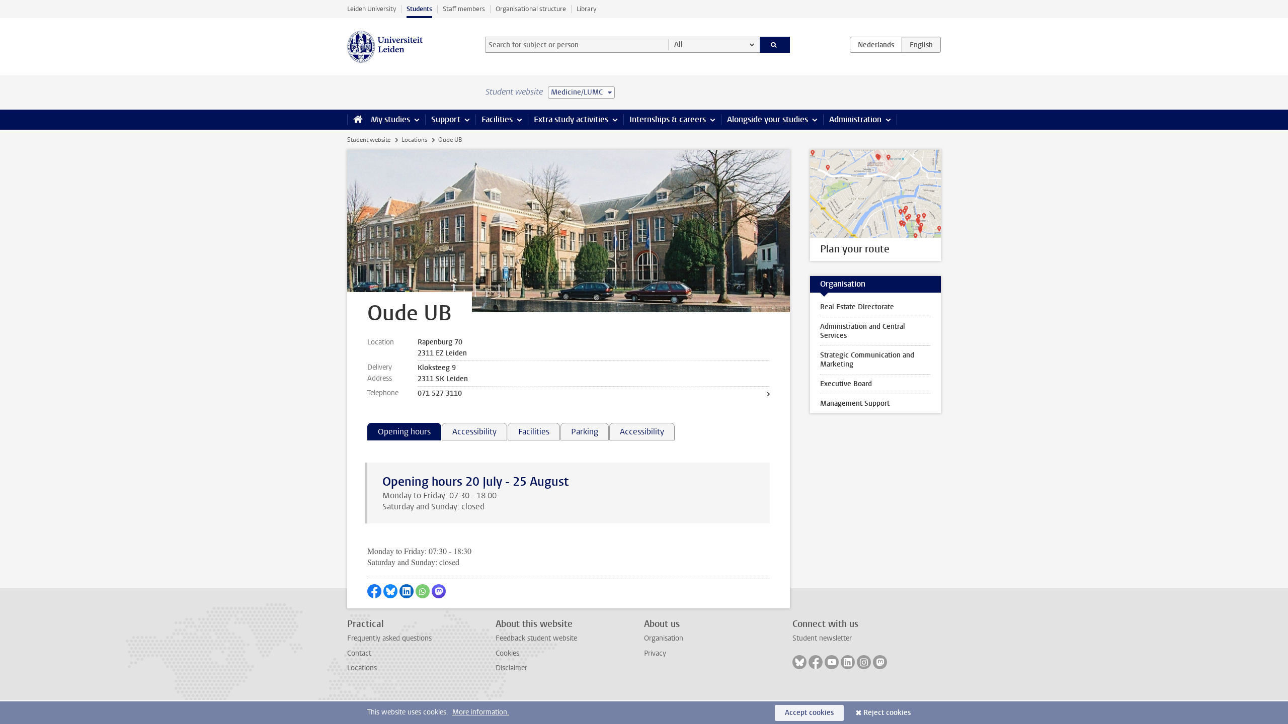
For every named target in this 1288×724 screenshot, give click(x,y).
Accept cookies (809, 712)
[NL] (876, 45)
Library (586, 9)
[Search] (775, 45)
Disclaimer (511, 668)
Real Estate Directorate (857, 307)
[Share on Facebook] (374, 591)
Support (445, 119)
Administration (855, 119)
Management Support (855, 403)
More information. (480, 712)
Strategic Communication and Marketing (867, 359)
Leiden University (371, 9)
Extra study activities (571, 119)
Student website (368, 140)
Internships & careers (667, 119)
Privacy (655, 653)
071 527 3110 (440, 393)
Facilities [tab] (533, 431)
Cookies (507, 653)
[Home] (356, 120)
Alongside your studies (767, 119)
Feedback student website (536, 638)
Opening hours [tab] (404, 431)
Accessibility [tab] (474, 431)
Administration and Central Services (862, 331)
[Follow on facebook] (816, 662)
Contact (359, 653)
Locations (414, 140)
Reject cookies (887, 712)
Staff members (464, 9)
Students (419, 9)
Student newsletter (822, 638)
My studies (390, 119)
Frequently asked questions (389, 638)
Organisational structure (531, 9)
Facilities (497, 119)
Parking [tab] (584, 431)
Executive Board (846, 384)
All (678, 44)
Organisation (663, 638)
